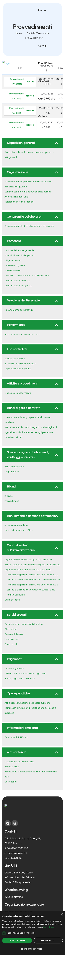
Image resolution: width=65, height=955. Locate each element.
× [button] (61, 914)
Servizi (42, 45)
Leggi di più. (48, 927)
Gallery (42, 116)
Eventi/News (46, 63)
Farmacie (44, 28)
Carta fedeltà (46, 98)
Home (42, 10)
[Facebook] (8, 823)
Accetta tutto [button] (17, 940)
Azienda (43, 81)
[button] (32, 949)
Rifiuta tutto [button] (48, 940)
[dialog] (32, 933)
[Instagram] (15, 823)
